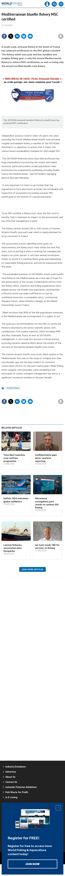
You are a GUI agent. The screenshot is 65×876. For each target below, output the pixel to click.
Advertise (10, 771)
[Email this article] (30, 36)
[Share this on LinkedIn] (17, 36)
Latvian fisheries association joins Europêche (12, 548)
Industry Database (15, 766)
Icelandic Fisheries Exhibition (21, 786)
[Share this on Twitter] (10, 36)
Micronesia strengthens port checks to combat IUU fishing (46, 503)
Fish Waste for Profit (16, 792)
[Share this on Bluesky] (23, 36)
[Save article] (60, 36)
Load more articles (32, 569)
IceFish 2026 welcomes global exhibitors (16, 500)
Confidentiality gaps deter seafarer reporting (46, 458)
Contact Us (11, 781)
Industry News (13, 388)
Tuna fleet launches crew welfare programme (14, 458)
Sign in (25, 29)
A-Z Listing (11, 797)
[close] (63, 29)
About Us (10, 776)
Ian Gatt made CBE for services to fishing (47, 546)
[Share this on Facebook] (4, 36)
